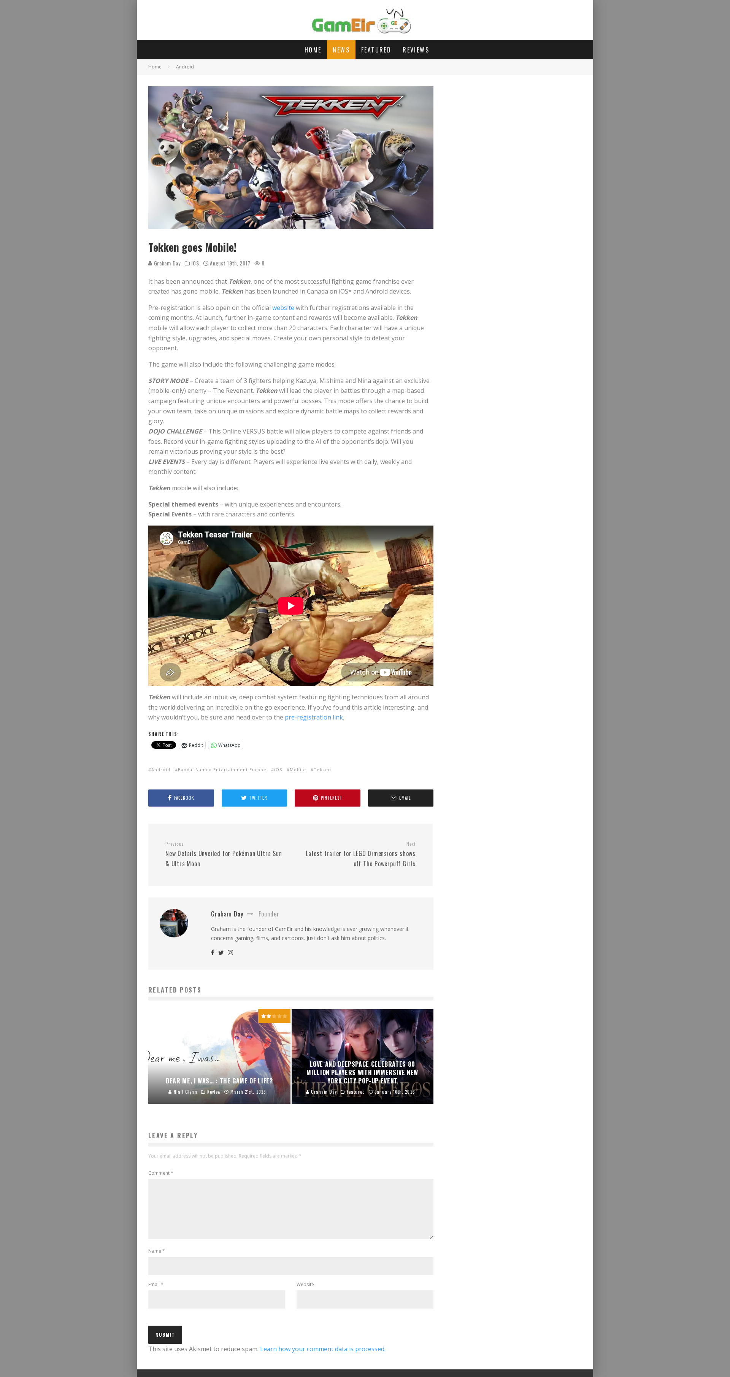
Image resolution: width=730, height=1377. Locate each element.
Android (160, 769)
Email (155, 1284)
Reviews (416, 49)
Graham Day (166, 263)
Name (156, 1251)
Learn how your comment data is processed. (323, 1349)
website (283, 307)
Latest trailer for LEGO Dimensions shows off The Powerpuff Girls (361, 854)
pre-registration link (314, 717)
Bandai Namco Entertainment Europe (222, 769)
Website (305, 1284)
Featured (376, 49)
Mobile (298, 769)
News (341, 49)
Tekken (322, 769)
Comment (160, 1173)
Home (313, 49)
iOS (195, 263)
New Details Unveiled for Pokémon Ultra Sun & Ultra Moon (223, 854)
